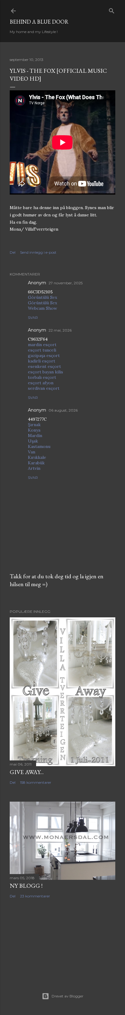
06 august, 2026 (63, 410)
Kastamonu (39, 446)
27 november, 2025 (66, 283)
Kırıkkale (37, 457)
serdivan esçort (43, 388)
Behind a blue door (39, 21)
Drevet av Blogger (67, 996)
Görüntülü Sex (42, 297)
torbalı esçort (42, 377)
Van (31, 452)
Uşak (33, 441)
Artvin (34, 468)
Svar (33, 317)
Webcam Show (42, 308)
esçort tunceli (42, 350)
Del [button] (12, 252)
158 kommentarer (35, 782)
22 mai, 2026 (60, 330)
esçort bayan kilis (45, 372)
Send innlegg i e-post (38, 252)
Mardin (35, 435)
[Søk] (111, 9)
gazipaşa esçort (44, 355)
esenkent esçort (44, 366)
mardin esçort (42, 344)
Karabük (36, 463)
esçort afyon (40, 383)
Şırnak (34, 424)
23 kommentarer (35, 896)
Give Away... (27, 772)
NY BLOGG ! (26, 886)
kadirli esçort (41, 361)
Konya (34, 430)
